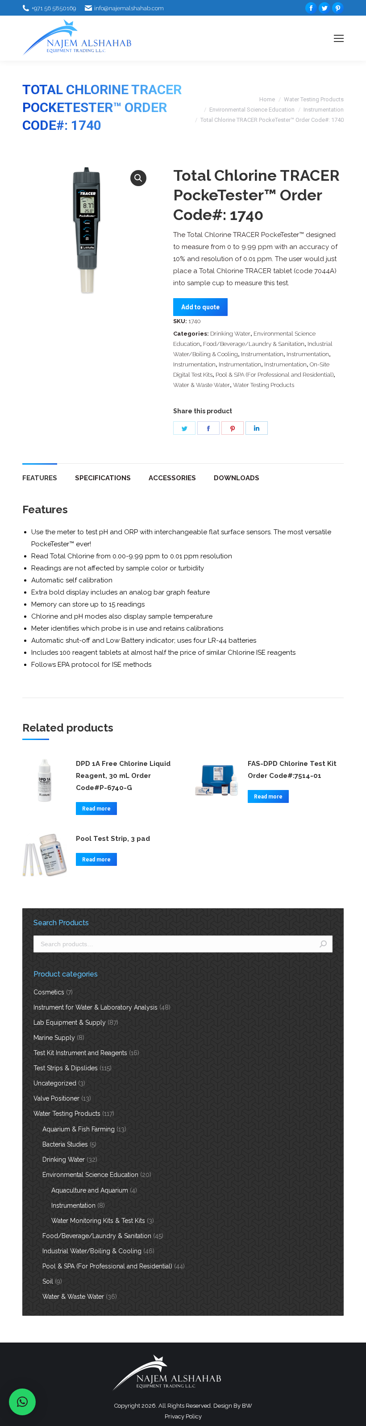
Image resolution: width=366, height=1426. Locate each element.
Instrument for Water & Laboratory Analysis (95, 1007)
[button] (138, 178)
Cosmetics (48, 992)
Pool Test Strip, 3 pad (113, 839)
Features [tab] (39, 478)
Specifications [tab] (103, 478)
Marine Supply (54, 1037)
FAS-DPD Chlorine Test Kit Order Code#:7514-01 (292, 770)
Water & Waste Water (201, 385)
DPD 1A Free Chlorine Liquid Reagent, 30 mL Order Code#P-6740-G (123, 776)
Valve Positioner (56, 1098)
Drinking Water (230, 333)
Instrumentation (324, 109)
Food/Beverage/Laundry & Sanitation (253, 344)
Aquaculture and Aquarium (89, 1190)
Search (323, 943)
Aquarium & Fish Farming (78, 1129)
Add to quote (200, 307)
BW (247, 1405)
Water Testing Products (314, 99)
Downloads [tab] (236, 478)
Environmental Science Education (252, 109)
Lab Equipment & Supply (69, 1022)
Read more (96, 809)
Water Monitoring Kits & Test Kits (98, 1220)
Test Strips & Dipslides (65, 1068)
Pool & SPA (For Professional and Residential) (274, 374)
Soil (47, 1281)
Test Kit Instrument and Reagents (80, 1052)
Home (267, 99)
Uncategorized (54, 1083)
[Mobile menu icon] (339, 38)
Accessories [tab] (172, 478)
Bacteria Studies (65, 1144)
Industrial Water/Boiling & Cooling (91, 1251)
